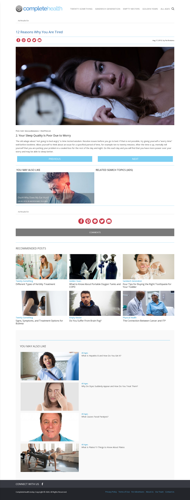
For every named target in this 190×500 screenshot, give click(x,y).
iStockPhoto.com (45, 131)
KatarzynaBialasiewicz (32, 131)
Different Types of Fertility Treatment (35, 284)
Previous (55, 159)
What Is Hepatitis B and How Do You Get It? (101, 355)
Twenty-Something (81, 8)
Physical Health (129, 318)
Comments (95, 232)
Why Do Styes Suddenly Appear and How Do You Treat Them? (110, 386)
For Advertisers (137, 492)
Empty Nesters (131, 8)
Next (135, 159)
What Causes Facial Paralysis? (95, 416)
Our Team (159, 492)
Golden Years (150, 8)
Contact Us (169, 492)
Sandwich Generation (107, 8)
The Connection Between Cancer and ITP (144, 320)
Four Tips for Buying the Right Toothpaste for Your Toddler (147, 285)
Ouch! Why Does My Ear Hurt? (33, 197)
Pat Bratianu (169, 40)
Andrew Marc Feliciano (39, 201)
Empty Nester (75, 318)
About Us (150, 492)
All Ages (165, 8)
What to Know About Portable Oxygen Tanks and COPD (95, 285)
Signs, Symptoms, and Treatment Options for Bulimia (39, 322)
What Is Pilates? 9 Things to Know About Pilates (103, 447)
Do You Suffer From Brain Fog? (85, 320)
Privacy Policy (111, 492)
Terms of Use (124, 492)
